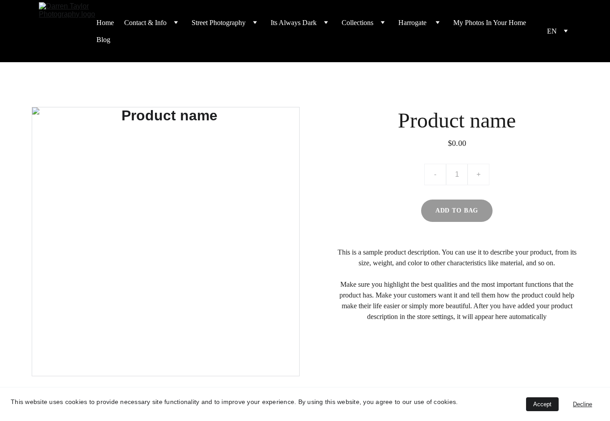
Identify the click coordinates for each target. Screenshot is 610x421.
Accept (542, 404)
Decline (582, 404)
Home (105, 22)
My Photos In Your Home (489, 22)
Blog (103, 39)
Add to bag (456, 210)
